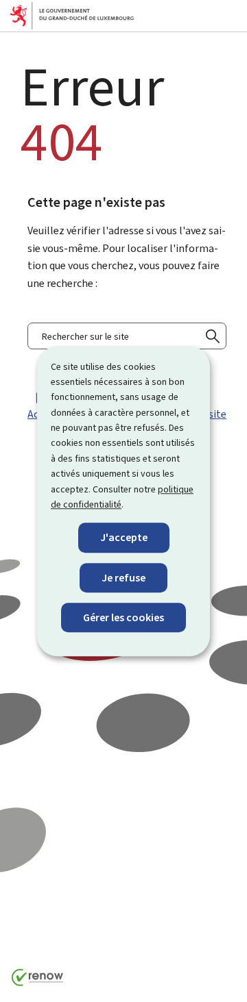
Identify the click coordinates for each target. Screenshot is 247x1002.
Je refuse (123, 578)
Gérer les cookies (123, 617)
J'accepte (124, 538)
